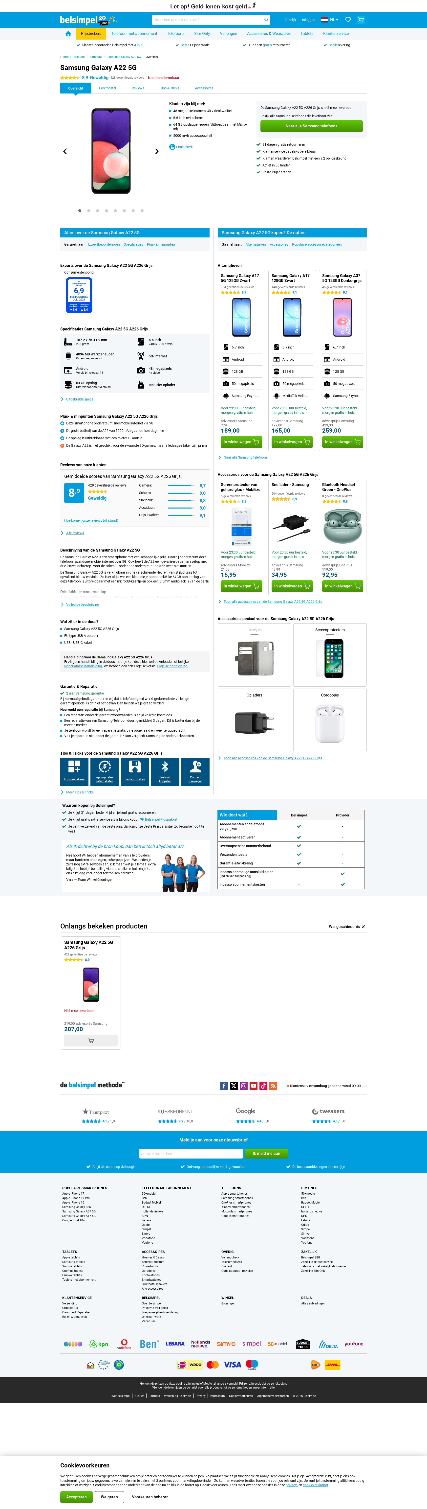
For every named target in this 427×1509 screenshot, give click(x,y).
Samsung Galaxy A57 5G (79, 1211)
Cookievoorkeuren (241, 1396)
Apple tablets (71, 1257)
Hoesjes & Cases (153, 1257)
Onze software (151, 1317)
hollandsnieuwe (152, 1211)
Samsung (96, 57)
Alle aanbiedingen (313, 1303)
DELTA (146, 1207)
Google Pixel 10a (73, 1220)
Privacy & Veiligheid (155, 1308)
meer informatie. (264, 1387)
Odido (146, 1225)
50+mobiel (149, 1193)
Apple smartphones (234, 1193)
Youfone (147, 1242)
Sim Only (202, 33)
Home (64, 57)
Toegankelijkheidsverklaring (160, 1312)
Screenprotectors (153, 1262)
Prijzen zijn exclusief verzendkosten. (263, 1383)
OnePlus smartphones (236, 1202)
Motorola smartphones (236, 1211)
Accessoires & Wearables (269, 33)
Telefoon (79, 57)
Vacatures (148, 1321)
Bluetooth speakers (154, 1284)
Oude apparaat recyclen (237, 1271)
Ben (144, 1198)
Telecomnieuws (231, 1262)
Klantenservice (336, 33)
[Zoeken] (266, 20)
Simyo (146, 1233)
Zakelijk (309, 1252)
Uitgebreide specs (79, 399)
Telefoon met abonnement (134, 33)
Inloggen (308, 20)
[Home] (68, 34)
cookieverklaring (315, 1485)
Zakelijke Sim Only (313, 1271)
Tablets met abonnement (79, 1279)
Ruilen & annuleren (74, 1317)
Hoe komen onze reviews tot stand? (91, 520)
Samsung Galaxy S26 (76, 1207)
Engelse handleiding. (172, 666)
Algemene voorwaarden (273, 1396)
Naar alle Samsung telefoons (246, 457)
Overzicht (152, 57)
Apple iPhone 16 (73, 1202)
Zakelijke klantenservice (317, 1262)
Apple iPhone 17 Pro (76, 1198)
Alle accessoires (152, 1288)
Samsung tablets (73, 1262)
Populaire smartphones (84, 1188)
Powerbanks (150, 1266)
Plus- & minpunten (161, 244)
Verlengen (228, 33)
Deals (306, 1298)
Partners (154, 1396)
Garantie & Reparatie (75, 1312)
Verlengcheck (230, 1257)
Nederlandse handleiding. (83, 666)
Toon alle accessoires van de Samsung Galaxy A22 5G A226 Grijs (273, 602)
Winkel (227, 1298)
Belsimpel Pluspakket (161, 819)
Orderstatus (70, 1308)
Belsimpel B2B (310, 1257)
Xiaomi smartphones (235, 1207)
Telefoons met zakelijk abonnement (324, 1266)
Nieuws (139, 1396)
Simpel (146, 1229)
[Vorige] (65, 151)
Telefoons (175, 33)
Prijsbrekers (91, 33)
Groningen (228, 1303)
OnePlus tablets (72, 1271)
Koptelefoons (151, 1275)
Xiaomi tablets (72, 1266)
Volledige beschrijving (82, 604)
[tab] (79, 210)
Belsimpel (151, 1298)
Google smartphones (235, 1216)
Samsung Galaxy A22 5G (124, 57)
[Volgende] (156, 151)
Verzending (69, 1303)
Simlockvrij (184, 147)
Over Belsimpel (151, 1303)
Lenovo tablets (72, 1275)
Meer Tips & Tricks (80, 792)
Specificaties (133, 244)
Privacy (201, 1396)
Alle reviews (75, 533)
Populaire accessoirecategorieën (317, 244)
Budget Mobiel (151, 1202)
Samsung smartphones (237, 1198)
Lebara (146, 1220)
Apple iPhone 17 (73, 1193)
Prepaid (226, 1266)
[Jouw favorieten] (348, 20)
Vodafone (148, 1238)
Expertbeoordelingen (104, 244)
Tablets (306, 33)
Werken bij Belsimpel (178, 1396)
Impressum (217, 1396)
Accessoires (279, 244)
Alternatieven (256, 244)
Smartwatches (151, 1279)
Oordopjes (148, 1271)
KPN (145, 1216)
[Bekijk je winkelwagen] (361, 20)
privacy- (292, 1485)
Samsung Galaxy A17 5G (79, 1216)
